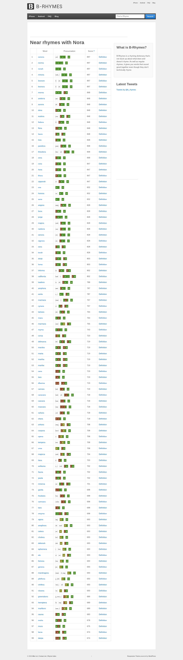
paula (40, 478)
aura (40, 199)
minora (41, 75)
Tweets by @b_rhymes (126, 90)
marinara (42, 300)
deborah (41, 543)
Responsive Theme (133, 656)
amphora (42, 288)
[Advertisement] (79, 31)
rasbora (41, 229)
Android (142, 3)
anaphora (42, 525)
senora (41, 235)
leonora (41, 87)
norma (41, 63)
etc (39, 555)
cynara (41, 306)
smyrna (41, 513)
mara (40, 318)
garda (40, 490)
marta (40, 353)
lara (39, 377)
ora (39, 187)
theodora (42, 152)
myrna (41, 330)
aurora (41, 104)
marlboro (42, 608)
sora (40, 247)
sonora (41, 57)
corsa (40, 336)
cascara (41, 401)
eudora (41, 116)
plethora (41, 579)
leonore (41, 81)
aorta (40, 294)
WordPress (152, 656)
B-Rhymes (47, 6)
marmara (42, 324)
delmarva (42, 341)
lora (39, 140)
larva (40, 632)
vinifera (41, 585)
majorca (41, 454)
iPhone (135, 3)
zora (40, 158)
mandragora (43, 573)
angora (41, 205)
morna (41, 92)
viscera (41, 591)
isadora (41, 282)
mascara (42, 407)
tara (40, 508)
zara (40, 371)
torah (40, 252)
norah (40, 69)
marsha (41, 347)
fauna (40, 472)
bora (40, 211)
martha (41, 359)
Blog (153, 3)
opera (40, 436)
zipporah (42, 181)
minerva (41, 484)
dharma (41, 383)
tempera (41, 442)
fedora (41, 122)
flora (40, 128)
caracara (42, 395)
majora (41, 223)
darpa (40, 638)
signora (41, 241)
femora (41, 561)
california (42, 276)
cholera (41, 537)
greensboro (43, 596)
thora (40, 176)
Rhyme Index (52, 656)
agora (40, 519)
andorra (41, 98)
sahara (41, 413)
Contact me (42, 656)
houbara (41, 496)
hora (40, 170)
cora (40, 164)
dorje (40, 259)
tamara (41, 312)
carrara (41, 389)
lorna (40, 264)
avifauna (41, 466)
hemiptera (42, 602)
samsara (42, 502)
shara (40, 419)
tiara (40, 460)
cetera (41, 531)
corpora (41, 430)
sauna (40, 614)
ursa (40, 448)
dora (40, 110)
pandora (41, 146)
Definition (103, 57)
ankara (41, 424)
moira (40, 620)
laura (40, 134)
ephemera (42, 549)
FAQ (148, 3)
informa (41, 270)
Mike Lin (35, 656)
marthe (41, 365)
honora (41, 193)
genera (41, 567)
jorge (40, 217)
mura (40, 626)
